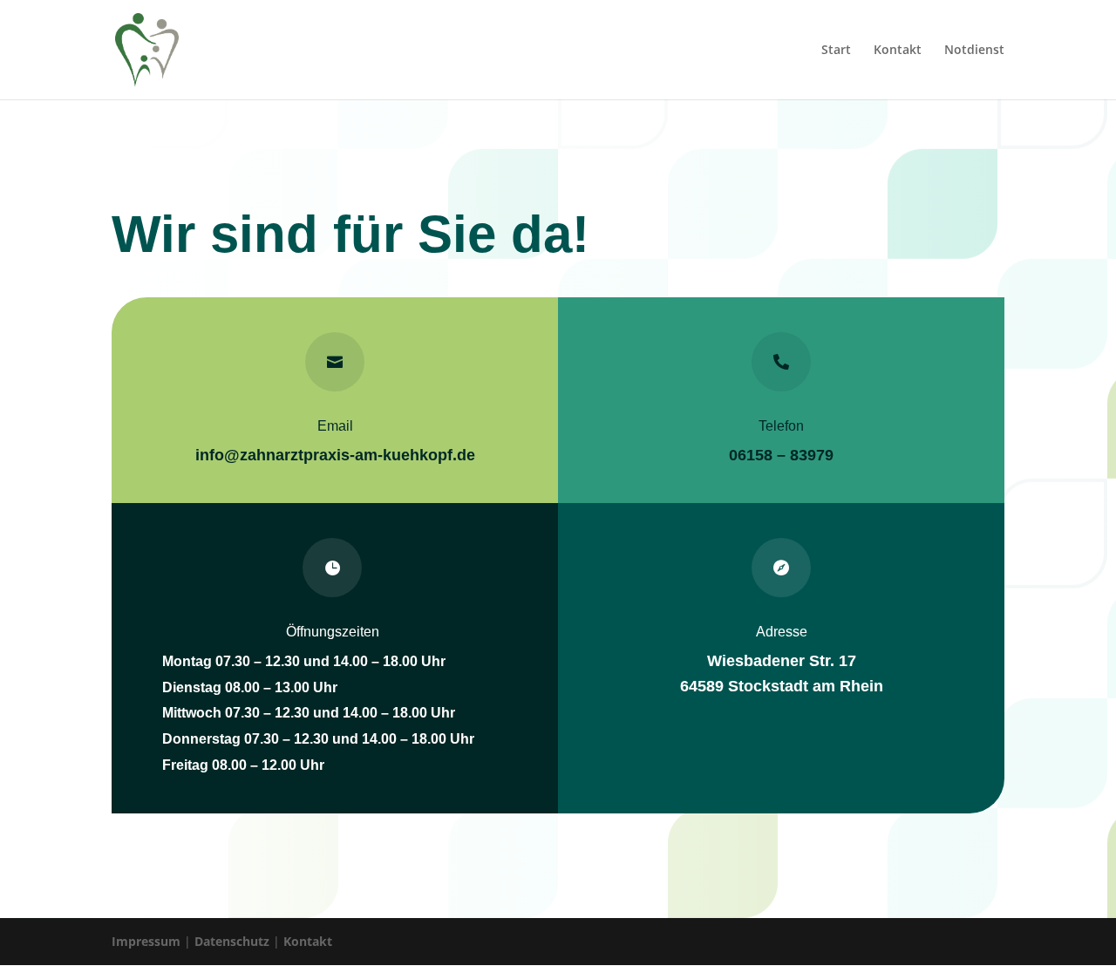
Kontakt (898, 51)
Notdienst (974, 51)
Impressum (146, 941)
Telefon (781, 425)
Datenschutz (231, 941)
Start (836, 51)
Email (335, 425)
